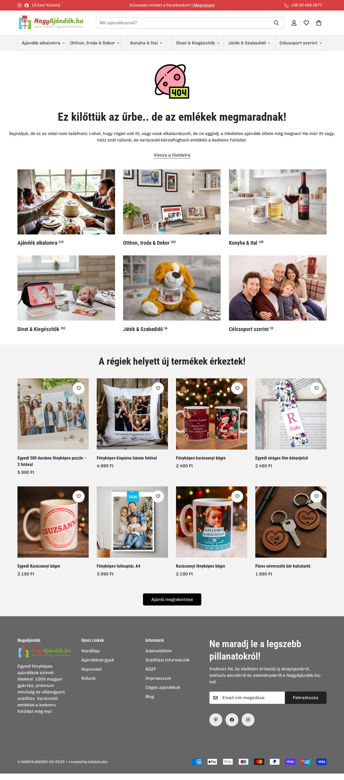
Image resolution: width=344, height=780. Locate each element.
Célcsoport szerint (298, 42)
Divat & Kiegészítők (195, 42)
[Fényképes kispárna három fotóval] (132, 414)
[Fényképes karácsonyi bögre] (211, 414)
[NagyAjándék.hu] (52, 23)
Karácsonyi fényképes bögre (200, 566)
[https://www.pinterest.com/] (215, 719)
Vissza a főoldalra (172, 155)
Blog (149, 696)
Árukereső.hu (181, 777)
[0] (319, 23)
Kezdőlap (90, 650)
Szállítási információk (167, 660)
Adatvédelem (158, 650)
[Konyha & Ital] (278, 201)
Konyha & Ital (144, 42)
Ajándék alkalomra (41, 42)
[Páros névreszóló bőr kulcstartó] (291, 522)
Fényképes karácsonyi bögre (201, 458)
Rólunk (88, 678)
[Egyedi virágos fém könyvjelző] (291, 414)
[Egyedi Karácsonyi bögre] (53, 522)
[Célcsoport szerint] (278, 287)
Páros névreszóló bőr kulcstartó (282, 566)
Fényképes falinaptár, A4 (118, 566)
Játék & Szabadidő (247, 42)
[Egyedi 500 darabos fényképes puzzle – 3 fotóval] (53, 414)
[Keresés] (276, 23)
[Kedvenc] (79, 388)
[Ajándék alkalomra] (66, 201)
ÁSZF (150, 669)
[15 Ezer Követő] (231, 719)
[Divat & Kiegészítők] (66, 287)
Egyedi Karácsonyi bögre (38, 566)
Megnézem (204, 5)
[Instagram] (19, 5)
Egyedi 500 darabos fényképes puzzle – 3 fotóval (52, 461)
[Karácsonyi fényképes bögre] (211, 522)
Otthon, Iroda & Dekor (92, 42)
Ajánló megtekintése (172, 599)
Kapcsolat (91, 669)
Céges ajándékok (162, 687)
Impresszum (158, 678)
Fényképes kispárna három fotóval (127, 458)
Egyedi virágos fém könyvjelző (281, 458)
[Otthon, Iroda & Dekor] (172, 201)
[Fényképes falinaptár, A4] (132, 522)
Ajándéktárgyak (97, 660)
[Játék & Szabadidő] (172, 287)
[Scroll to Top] (333, 751)
